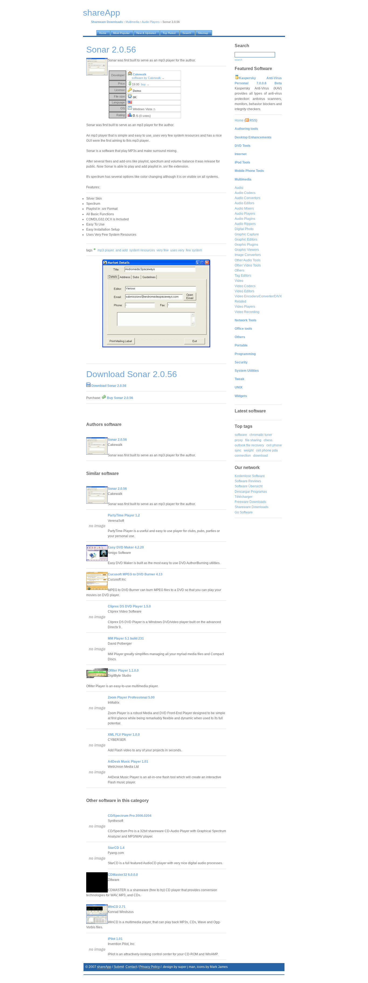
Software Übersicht (248, 486)
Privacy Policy (149, 967)
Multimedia (132, 21)
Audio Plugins (245, 219)
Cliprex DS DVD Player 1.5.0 (129, 606)
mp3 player (106, 250)
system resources (142, 250)
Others (239, 270)
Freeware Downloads (250, 502)
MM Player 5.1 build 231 (126, 638)
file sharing (253, 440)
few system (194, 250)
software (241, 435)
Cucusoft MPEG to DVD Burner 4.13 (135, 574)
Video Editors (244, 291)
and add (122, 250)
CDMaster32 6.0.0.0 (123, 875)
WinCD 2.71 (117, 907)
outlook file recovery (249, 445)
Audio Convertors (247, 198)
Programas (259, 492)
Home (239, 120)
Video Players (245, 306)
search (238, 59)
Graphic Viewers (247, 250)
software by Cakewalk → (148, 77)
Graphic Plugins (246, 244)
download (260, 455)
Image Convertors (248, 255)
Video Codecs (245, 286)
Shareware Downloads (251, 507)
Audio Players (151, 21)
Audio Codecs (245, 193)
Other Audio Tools (248, 260)
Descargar (242, 492)
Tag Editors (243, 275)
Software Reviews (248, 481)
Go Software (244, 512)
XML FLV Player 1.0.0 (124, 735)
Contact (131, 967)
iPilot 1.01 (115, 939)
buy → (145, 84)
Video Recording (247, 312)
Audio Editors (244, 203)
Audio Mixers (244, 208)
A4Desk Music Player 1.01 (128, 761)
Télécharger (243, 497)
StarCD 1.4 (116, 848)
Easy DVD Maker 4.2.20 (126, 547)
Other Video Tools (248, 265)
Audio (239, 188)
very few (163, 250)
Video (239, 281)
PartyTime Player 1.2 (124, 515)
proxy (239, 440)
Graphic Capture (247, 234)
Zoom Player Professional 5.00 (131, 697)
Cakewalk (139, 74)
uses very (177, 250)
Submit (119, 967)
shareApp (104, 967)
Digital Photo (244, 229)
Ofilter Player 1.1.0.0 (123, 670)
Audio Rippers (245, 224)
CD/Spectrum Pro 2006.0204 (129, 816)
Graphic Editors (246, 239)
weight (249, 450)
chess (268, 440)
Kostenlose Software (250, 476)
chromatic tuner (260, 435)
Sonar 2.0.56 (117, 440)
